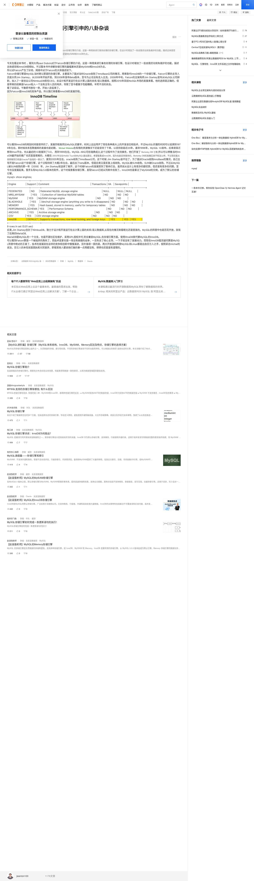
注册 (237, 4)
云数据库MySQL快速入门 (203, 118)
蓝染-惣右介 (12, 341)
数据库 (80, 261)
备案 (223, 4)
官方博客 (73, 12)
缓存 (28, 341)
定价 (63, 4)
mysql (194, 168)
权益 (56, 4)
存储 (62, 261)
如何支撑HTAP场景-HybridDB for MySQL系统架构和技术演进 (219, 148)
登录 (247, 4)
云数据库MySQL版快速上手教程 (206, 95)
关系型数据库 (50, 261)
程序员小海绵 (13, 451)
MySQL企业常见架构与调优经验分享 (208, 90)
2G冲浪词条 (12, 407)
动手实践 (63, 12)
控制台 (230, 4)
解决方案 (47, 4)
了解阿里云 (97, 4)
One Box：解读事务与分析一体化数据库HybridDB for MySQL (219, 143)
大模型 (30, 4)
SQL (24, 363)
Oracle (89, 261)
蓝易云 (10, 363)
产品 (38, 4)
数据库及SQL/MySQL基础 (203, 112)
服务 (87, 4)
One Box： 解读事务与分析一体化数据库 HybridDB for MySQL (219, 137)
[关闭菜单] (4, 4)
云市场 (71, 4)
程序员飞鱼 (12, 518)
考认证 (82, 12)
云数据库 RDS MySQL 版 (31, 261)
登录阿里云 (44, 47)
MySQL (71, 261)
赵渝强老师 (12, 474)
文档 (216, 4)
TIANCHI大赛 (93, 12)
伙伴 (80, 4)
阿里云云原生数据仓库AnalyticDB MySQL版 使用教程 (216, 101)
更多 (245, 82)
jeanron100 (22, 876)
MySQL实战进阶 (199, 106)
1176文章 (50, 876)
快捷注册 (19, 47)
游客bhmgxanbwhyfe (16, 385)
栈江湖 (10, 429)
